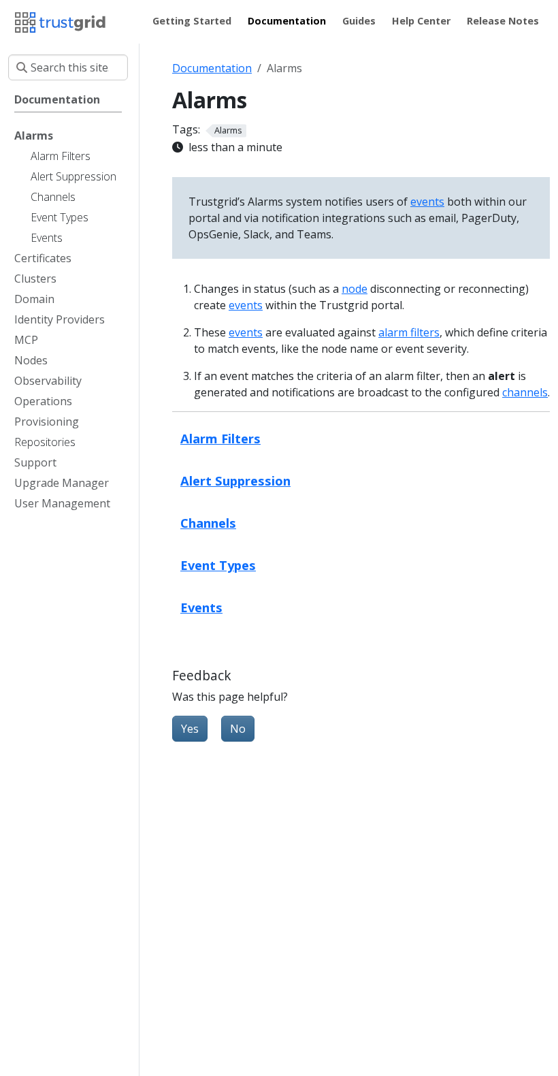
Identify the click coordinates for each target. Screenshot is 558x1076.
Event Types (218, 564)
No (238, 728)
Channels (208, 522)
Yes (190, 728)
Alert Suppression (235, 480)
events (427, 201)
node (354, 288)
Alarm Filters (220, 438)
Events (201, 607)
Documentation (212, 68)
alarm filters (409, 332)
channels (525, 392)
